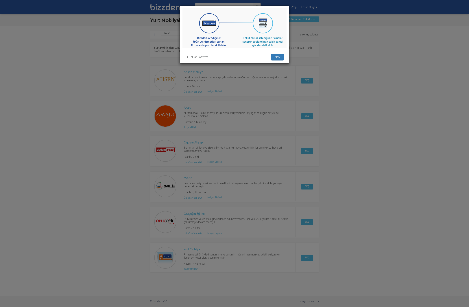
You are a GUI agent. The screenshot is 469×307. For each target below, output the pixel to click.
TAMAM (277, 57)
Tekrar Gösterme (198, 57)
